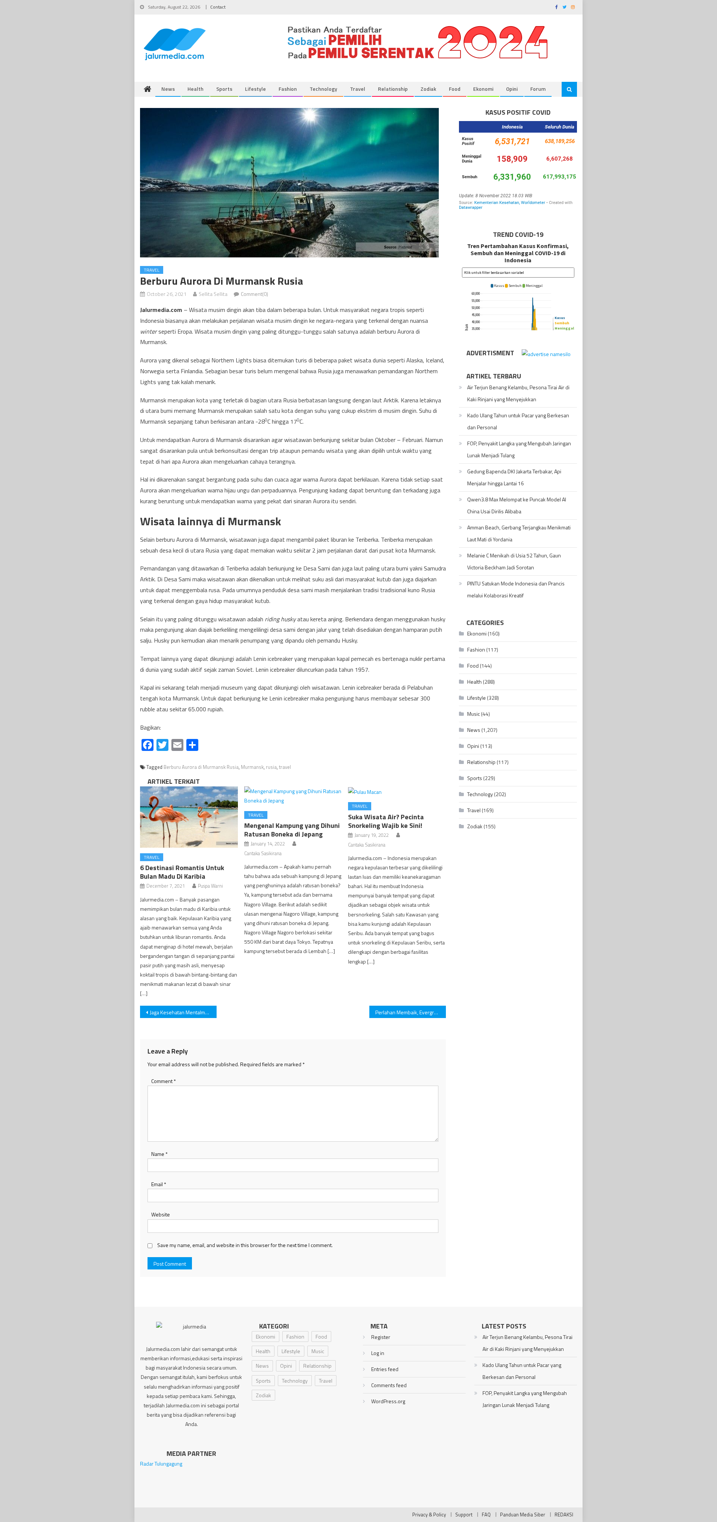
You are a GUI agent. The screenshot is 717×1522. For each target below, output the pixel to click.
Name (159, 1154)
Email (158, 1184)
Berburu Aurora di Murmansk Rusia (201, 767)
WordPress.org (388, 1401)
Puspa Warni (210, 886)
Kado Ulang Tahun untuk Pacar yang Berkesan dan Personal (518, 421)
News (168, 89)
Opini (512, 89)
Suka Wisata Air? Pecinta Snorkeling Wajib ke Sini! (386, 821)
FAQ (486, 1514)
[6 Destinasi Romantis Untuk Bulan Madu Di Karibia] (189, 817)
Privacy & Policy (429, 1514)
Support (463, 1514)
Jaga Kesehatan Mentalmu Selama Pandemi (183, 1012)
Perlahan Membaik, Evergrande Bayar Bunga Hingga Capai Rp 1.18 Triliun (410, 1012)
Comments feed (389, 1385)
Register (380, 1337)
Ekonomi (483, 89)
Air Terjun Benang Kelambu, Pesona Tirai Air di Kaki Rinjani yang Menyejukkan (518, 393)
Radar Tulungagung (161, 1463)
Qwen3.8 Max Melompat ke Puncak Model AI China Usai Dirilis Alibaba (516, 505)
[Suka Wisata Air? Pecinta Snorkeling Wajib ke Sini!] (397, 791)
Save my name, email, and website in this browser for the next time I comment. (245, 1245)
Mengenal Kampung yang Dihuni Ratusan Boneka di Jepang (292, 829)
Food (454, 89)
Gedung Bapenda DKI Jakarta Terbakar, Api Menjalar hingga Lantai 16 (514, 477)
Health (195, 89)
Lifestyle (255, 89)
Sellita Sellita (213, 294)
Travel (357, 89)
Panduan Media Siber (522, 1514)
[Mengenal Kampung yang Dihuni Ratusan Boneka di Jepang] (293, 795)
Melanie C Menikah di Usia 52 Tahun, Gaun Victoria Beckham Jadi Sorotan (514, 561)
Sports (224, 89)
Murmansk (252, 767)
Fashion (288, 89)
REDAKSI (564, 1514)
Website (160, 1214)
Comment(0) (254, 294)
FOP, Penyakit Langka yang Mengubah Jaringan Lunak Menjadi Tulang (519, 449)
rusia (271, 767)
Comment (163, 1081)
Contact (218, 6)
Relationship (393, 89)
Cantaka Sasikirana (263, 853)
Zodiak (428, 89)
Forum (538, 89)
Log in (377, 1353)
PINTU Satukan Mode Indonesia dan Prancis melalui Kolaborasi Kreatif (516, 589)
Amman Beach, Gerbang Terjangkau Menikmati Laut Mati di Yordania (519, 533)
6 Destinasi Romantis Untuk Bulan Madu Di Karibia (182, 872)
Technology (323, 89)
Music (473, 714)
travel (285, 767)
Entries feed (384, 1369)
